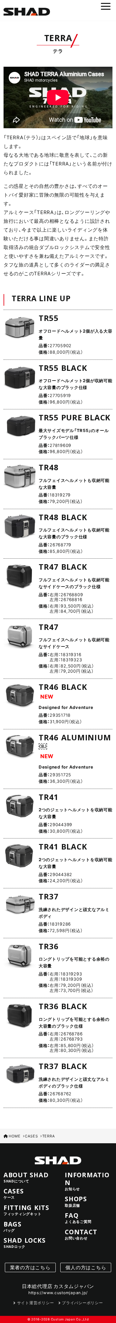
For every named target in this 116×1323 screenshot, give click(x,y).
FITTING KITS (26, 1210)
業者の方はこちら (30, 1267)
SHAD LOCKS (25, 1242)
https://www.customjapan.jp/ (58, 1292)
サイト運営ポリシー (35, 1303)
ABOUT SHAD (26, 1177)
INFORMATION (87, 1181)
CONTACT (81, 1234)
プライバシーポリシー (82, 1303)
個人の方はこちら (85, 1267)
